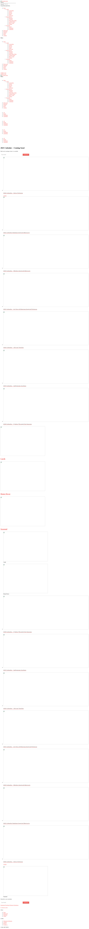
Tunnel (10, 11)
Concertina (11, 10)
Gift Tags (11, 15)
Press (4, 34)
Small (10, 14)
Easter (10, 26)
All (4, 112)
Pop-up (10, 13)
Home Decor (9, 16)
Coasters (11, 19)
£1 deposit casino (4, 907)
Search (2, 4)
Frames (10, 24)
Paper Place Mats (12, 20)
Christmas (11, 28)
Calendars (11, 29)
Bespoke (5, 31)
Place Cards (11, 23)
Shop (4, 8)
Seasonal (8, 25)
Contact (5, 35)
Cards (7, 9)
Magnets (11, 18)
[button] (44, 2)
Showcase (5, 30)
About (4, 33)
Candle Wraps (12, 21)
